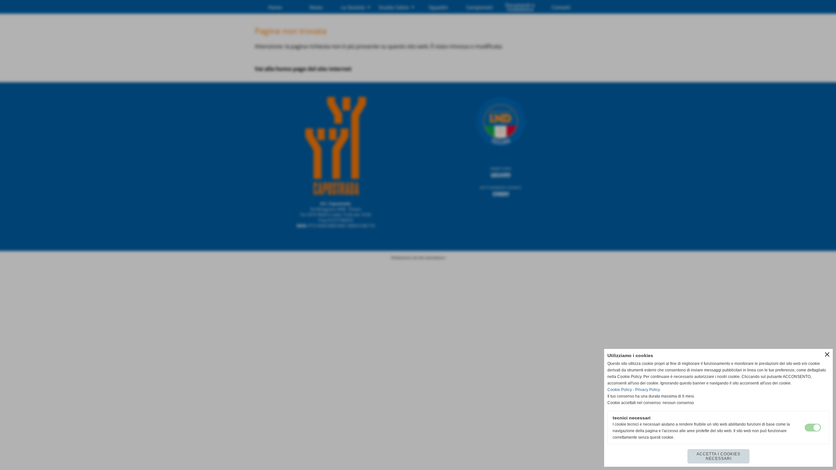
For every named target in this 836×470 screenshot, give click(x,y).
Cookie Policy (619, 389)
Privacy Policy (647, 389)
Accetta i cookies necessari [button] (718, 456)
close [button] (827, 354)
